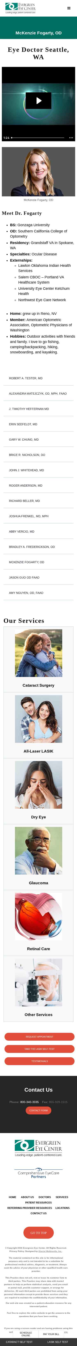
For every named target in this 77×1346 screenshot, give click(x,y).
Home (12, 1197)
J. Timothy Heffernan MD (29, 409)
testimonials (39, 1061)
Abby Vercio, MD (21, 531)
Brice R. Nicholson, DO (27, 455)
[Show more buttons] (71, 137)
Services (62, 1197)
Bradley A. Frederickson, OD (32, 547)
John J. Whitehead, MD (26, 470)
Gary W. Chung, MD (24, 439)
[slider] (38, 137)
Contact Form (38, 1110)
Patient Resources (38, 1202)
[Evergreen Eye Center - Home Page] (33, 8)
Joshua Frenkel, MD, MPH (28, 516)
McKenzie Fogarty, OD (26, 562)
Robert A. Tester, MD (26, 378)
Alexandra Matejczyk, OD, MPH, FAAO (38, 393)
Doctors (45, 1197)
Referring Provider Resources (29, 1208)
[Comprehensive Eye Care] (38, 1173)
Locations (62, 1208)
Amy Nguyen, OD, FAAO (26, 592)
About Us (27, 1197)
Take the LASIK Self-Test (39, 1049)
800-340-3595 (29, 1102)
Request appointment (39, 1036)
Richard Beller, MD (24, 501)
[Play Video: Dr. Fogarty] (38, 100)
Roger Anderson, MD (25, 485)
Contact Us (39, 1213)
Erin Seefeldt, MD (23, 424)
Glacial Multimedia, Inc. (50, 1251)
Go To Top (39, 1233)
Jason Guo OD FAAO (24, 577)
